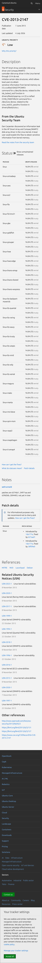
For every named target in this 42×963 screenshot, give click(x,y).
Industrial (17, 880)
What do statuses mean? (12, 468)
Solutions (6, 852)
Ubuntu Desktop (9, 801)
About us (5, 900)
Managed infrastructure (12, 773)
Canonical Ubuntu (9, 3)
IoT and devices (27, 865)
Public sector (28, 880)
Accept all (10, 956)
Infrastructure (17, 858)
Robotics (5, 784)
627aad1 (31, 537)
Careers (26, 900)
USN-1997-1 (7, 701)
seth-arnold (7, 487)
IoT (3, 790)
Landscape (6, 824)
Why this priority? (9, 51)
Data (7, 858)
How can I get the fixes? (11, 464)
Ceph (4, 762)
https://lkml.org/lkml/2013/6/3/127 (16, 731)
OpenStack (6, 756)
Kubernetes (7, 767)
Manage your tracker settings (16, 950)
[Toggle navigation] (39, 9)
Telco (4, 884)
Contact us (8, 894)
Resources (6, 904)
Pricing (5, 846)
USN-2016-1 (7, 665)
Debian (30, 568)
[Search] (31, 3)
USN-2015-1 (7, 678)
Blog (33, 900)
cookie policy (9, 944)
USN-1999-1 (7, 616)
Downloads (7, 835)
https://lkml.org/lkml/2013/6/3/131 (16, 727)
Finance (11, 884)
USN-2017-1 (7, 606)
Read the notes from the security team (18, 142)
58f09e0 (31, 546)
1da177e (29, 534)
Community (16, 900)
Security (5, 818)
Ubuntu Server (8, 807)
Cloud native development (13, 869)
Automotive (7, 880)
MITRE (4, 568)
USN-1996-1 (7, 655)
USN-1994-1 (7, 629)
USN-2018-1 (7, 642)
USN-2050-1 (7, 687)
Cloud (4, 812)
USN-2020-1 (7, 593)
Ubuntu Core (7, 796)
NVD (11, 568)
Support (5, 841)
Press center (17, 904)
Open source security (10, 865)
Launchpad (20, 568)
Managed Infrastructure (11, 861)
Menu (37, 3)
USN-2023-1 (7, 584)
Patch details (29, 468)
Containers (6, 829)
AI (3, 858)
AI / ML (5, 779)
